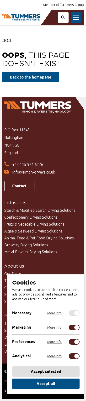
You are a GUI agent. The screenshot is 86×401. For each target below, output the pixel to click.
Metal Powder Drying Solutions (30, 252)
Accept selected (46, 371)
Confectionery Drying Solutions (30, 217)
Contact (19, 186)
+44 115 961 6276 (27, 164)
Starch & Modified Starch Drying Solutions (39, 210)
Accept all (46, 383)
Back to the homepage (30, 77)
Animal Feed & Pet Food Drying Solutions (39, 238)
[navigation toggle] (76, 17)
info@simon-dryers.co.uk (33, 172)
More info (54, 313)
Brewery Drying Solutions (26, 245)
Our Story (12, 274)
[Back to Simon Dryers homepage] (21, 17)
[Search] (63, 17)
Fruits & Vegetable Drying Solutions (34, 224)
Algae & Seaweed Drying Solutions (33, 231)
